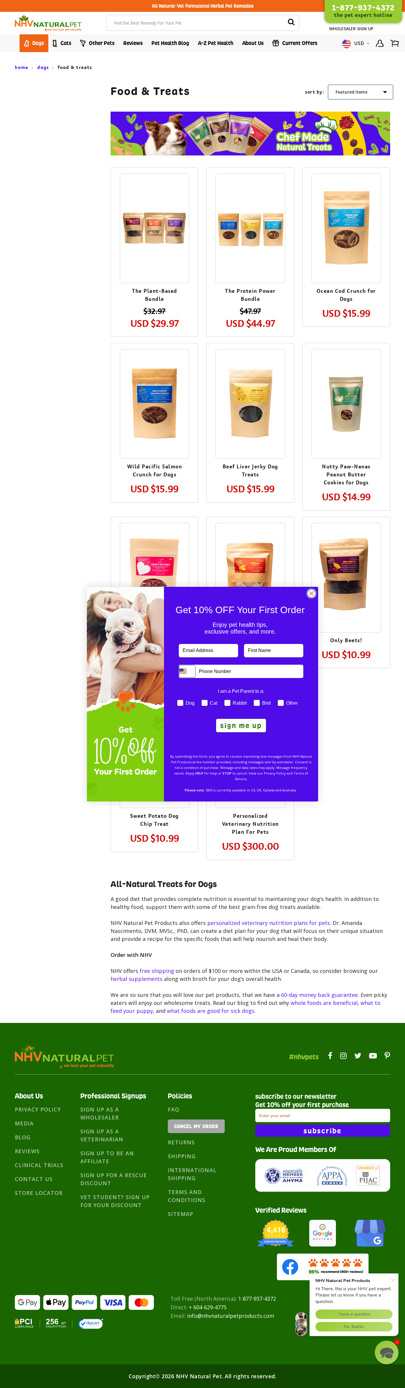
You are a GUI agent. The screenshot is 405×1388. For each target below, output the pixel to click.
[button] (386, 1352)
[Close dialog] (311, 593)
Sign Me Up (241, 725)
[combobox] (187, 671)
